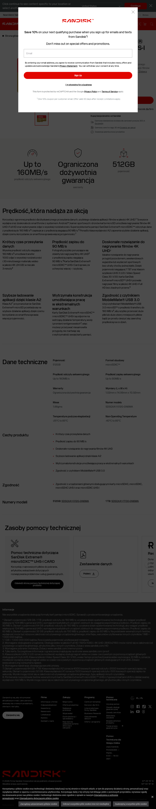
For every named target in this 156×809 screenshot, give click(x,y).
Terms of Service (110, 91)
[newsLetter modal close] (133, 12)
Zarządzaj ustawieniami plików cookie (38, 803)
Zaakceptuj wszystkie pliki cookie (131, 803)
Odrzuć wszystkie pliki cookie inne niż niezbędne (86, 803)
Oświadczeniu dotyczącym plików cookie (39, 798)
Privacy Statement (68, 66)
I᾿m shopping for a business (79, 84)
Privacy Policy (90, 91)
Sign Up (78, 75)
